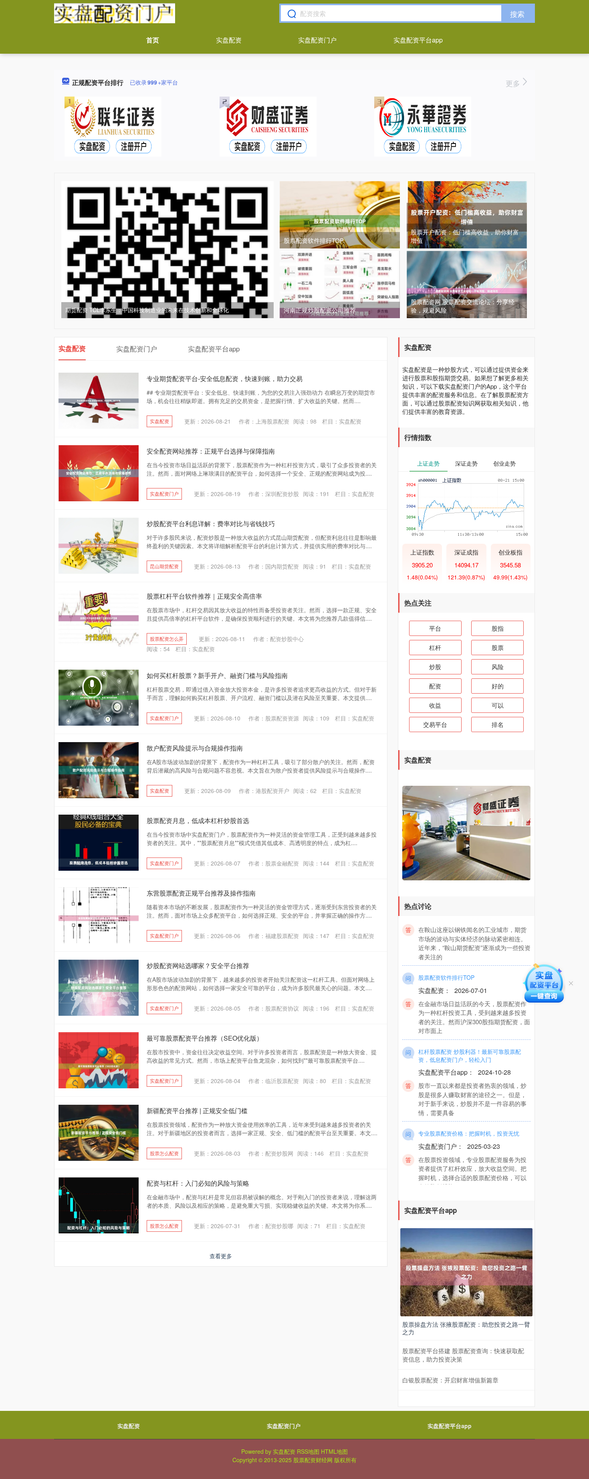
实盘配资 (229, 39)
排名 (498, 724)
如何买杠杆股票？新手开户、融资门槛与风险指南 (217, 675)
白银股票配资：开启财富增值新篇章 (450, 1380)
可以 (498, 705)
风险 (498, 666)
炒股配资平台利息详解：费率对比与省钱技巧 (211, 523)
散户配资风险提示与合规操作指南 (195, 748)
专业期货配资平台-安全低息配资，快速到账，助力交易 (225, 378)
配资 (435, 686)
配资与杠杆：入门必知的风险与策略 (198, 1183)
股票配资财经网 (313, 1460)
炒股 (435, 666)
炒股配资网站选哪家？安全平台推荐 (198, 965)
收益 (435, 705)
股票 (498, 647)
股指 (498, 628)
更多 (514, 83)
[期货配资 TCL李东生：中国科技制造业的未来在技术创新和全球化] (167, 286)
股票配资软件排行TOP (314, 240)
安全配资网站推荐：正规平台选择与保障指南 (211, 451)
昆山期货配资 (164, 566)
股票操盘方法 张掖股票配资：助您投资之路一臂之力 (466, 1328)
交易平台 (435, 724)
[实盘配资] (114, 13)
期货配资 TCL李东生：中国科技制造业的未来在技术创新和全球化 (147, 310)
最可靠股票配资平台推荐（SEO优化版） (205, 1038)
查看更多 (221, 1256)
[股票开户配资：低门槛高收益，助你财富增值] (467, 216)
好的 (498, 686)
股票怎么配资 (164, 1153)
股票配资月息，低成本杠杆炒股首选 (198, 820)
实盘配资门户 (317, 39)
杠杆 (435, 647)
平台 (435, 628)
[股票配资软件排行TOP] (340, 220)
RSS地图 (308, 1451)
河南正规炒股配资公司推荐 (320, 310)
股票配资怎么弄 (167, 638)
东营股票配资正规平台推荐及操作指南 (201, 893)
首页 (152, 39)
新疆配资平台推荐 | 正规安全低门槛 (197, 1110)
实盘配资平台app (418, 39)
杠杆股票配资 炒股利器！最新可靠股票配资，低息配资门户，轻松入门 (469, 1038)
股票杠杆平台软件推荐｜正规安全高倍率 (204, 596)
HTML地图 (334, 1451)
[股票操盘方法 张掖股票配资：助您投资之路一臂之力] (466, 1271)
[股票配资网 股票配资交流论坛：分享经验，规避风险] (467, 290)
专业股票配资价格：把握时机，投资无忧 (468, 1116)
